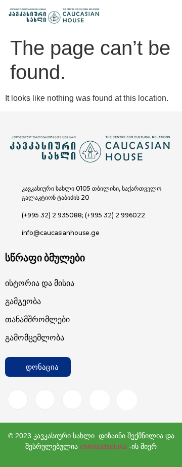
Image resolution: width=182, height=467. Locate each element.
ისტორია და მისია (39, 283)
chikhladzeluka (103, 446)
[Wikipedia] (127, 400)
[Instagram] (45, 399)
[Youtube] (99, 400)
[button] (38, 367)
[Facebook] (18, 399)
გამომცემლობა (34, 337)
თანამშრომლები (37, 319)
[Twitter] (72, 399)
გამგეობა (23, 301)
